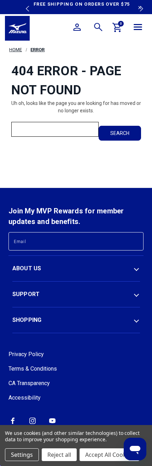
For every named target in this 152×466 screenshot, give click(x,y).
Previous (25, 3)
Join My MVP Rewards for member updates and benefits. (66, 216)
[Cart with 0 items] (117, 28)
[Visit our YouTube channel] (52, 423)
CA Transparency (29, 383)
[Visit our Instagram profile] (32, 423)
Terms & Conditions (32, 368)
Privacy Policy (26, 354)
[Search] (98, 28)
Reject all (59, 455)
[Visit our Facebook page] (12, 423)
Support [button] (26, 294)
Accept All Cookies (109, 455)
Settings (22, 455)
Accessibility (24, 397)
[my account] (77, 28)
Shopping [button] (27, 320)
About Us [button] (26, 268)
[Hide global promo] (140, 8)
